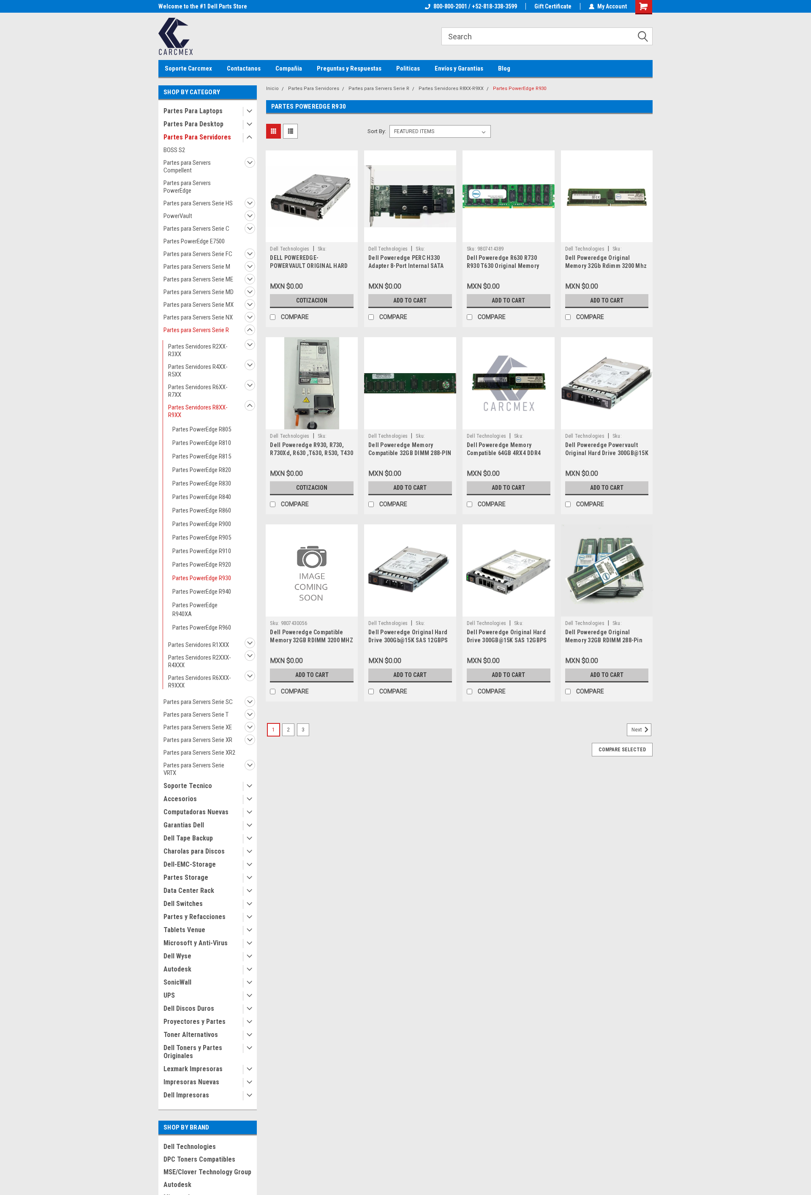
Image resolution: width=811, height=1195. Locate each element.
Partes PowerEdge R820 (201, 470)
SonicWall (177, 982)
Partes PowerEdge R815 (201, 456)
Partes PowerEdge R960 (201, 627)
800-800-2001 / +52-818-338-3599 (475, 6)
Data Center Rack (188, 891)
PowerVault (177, 216)
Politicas (408, 68)
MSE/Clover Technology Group (207, 1172)
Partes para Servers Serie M (196, 266)
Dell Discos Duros (188, 1008)
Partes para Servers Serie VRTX (193, 769)
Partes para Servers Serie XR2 (199, 752)
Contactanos (244, 68)
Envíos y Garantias (459, 68)
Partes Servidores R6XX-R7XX (198, 390)
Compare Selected (622, 750)
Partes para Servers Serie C (196, 228)
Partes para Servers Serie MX (198, 304)
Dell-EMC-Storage (189, 864)
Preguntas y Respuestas (349, 68)
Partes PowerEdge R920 (201, 564)
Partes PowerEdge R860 (201, 510)
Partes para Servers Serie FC (197, 254)
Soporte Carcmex (188, 68)
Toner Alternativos (190, 1035)
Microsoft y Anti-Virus (195, 943)
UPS (169, 995)
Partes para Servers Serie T (196, 714)
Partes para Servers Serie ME (198, 279)
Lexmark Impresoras (193, 1069)
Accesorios (180, 799)
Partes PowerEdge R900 (201, 524)
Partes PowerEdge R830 (201, 483)
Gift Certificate (553, 6)
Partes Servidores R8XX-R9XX (198, 411)
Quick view (312, 235)
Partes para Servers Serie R (196, 330)
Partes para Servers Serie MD (198, 292)
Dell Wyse (177, 956)
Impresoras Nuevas (191, 1082)
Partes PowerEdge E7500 (194, 241)
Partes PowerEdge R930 (201, 578)
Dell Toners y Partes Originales (192, 1052)
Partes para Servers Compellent (187, 166)
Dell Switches (183, 904)
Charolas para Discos (194, 851)
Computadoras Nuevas (196, 812)
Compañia (288, 68)
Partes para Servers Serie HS (198, 203)
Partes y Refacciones (194, 917)
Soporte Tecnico (187, 786)
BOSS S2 (174, 150)
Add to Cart (410, 300)
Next (637, 730)
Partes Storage (185, 877)
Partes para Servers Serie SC (198, 702)
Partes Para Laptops (193, 111)
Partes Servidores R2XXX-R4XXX (199, 661)
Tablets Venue (184, 930)
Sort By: (376, 131)
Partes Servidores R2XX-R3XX (198, 350)
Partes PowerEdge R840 (201, 497)
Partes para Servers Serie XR (197, 740)
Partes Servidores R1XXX (198, 645)
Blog (504, 68)
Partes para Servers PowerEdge (187, 186)
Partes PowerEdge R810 (201, 443)
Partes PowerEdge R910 (201, 551)
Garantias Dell (183, 825)
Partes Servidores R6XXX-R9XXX (199, 681)
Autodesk (177, 969)
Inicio (272, 88)
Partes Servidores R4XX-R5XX (198, 370)
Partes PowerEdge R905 (201, 537)
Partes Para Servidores (197, 137)
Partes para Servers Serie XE (197, 727)
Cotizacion (311, 300)
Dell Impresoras (186, 1095)
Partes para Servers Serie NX (198, 317)
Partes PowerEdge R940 (201, 591)
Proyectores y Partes (194, 1022)
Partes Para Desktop (193, 124)
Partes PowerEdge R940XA (195, 609)
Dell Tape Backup (188, 838)
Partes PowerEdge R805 (201, 429)
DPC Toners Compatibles (199, 1159)
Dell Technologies (189, 1147)
